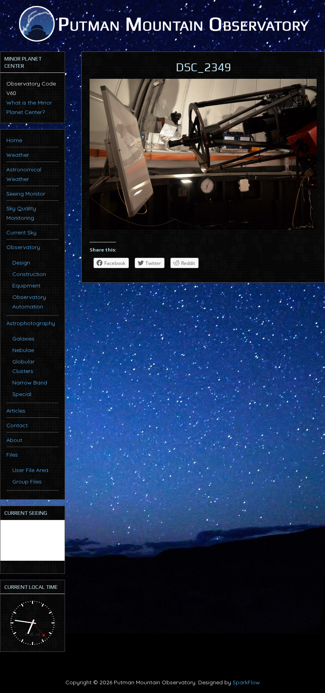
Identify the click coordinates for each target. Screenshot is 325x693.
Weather (17, 154)
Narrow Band (29, 382)
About (14, 440)
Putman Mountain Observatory (162, 24)
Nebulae (23, 350)
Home (14, 140)
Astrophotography (30, 323)
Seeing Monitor (25, 193)
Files (12, 454)
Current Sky (21, 232)
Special (21, 394)
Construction (29, 274)
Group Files (27, 481)
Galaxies (23, 338)
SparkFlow (246, 682)
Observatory (23, 247)
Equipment (26, 285)
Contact (17, 425)
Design (21, 262)
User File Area (30, 470)
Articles (15, 410)
